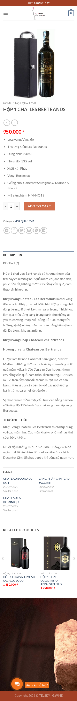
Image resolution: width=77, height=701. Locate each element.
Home (7, 103)
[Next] (74, 566)
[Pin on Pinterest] (36, 230)
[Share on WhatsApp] (6, 230)
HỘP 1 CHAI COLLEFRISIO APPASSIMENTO (51, 580)
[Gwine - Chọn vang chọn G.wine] (38, 13)
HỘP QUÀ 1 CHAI (26, 103)
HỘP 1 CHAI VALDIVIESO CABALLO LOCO (19, 578)
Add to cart (39, 206)
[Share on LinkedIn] (43, 230)
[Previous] (3, 566)
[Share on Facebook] (14, 230)
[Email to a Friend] (29, 230)
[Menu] (5, 13)
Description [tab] (12, 255)
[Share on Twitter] (21, 230)
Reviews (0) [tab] (11, 263)
